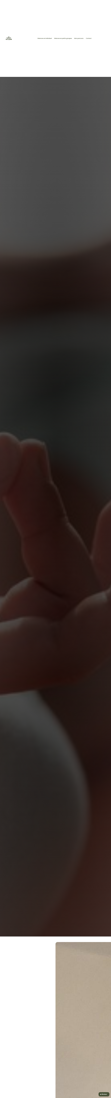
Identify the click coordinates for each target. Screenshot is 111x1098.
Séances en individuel (44, 38)
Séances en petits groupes (63, 38)
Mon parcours (78, 38)
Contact (88, 38)
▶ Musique (103, 1094)
